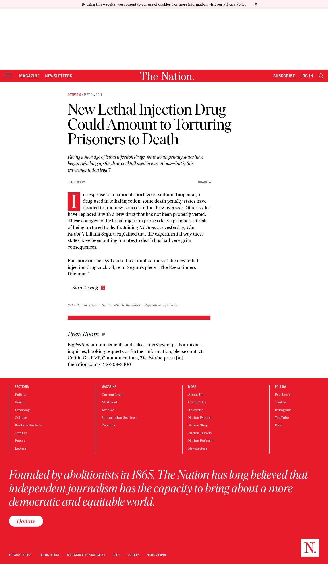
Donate (26, 521)
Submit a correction (83, 305)
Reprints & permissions (162, 305)
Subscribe (284, 76)
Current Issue (112, 395)
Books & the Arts (28, 425)
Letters (20, 448)
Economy (22, 410)
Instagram (283, 410)
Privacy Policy (234, 4)
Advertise (195, 410)
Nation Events (199, 417)
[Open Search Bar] (321, 76)
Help (116, 555)
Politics (21, 395)
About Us (195, 395)
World (20, 402)
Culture (21, 417)
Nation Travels (200, 433)
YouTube (282, 417)
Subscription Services (119, 417)
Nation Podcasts (201, 440)
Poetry (20, 440)
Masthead (109, 402)
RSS (278, 425)
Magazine (29, 76)
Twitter (281, 402)
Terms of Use (49, 555)
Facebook (282, 395)
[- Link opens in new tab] (103, 334)
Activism (74, 95)
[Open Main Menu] (7, 75)
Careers (133, 555)
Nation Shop (198, 425)
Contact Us (197, 402)
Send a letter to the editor (121, 305)
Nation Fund (156, 555)
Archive (108, 410)
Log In (306, 76)
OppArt (21, 433)
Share (203, 182)
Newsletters (59, 76)
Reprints (108, 425)
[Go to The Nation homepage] (167, 76)
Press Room (76, 182)
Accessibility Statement (86, 555)
